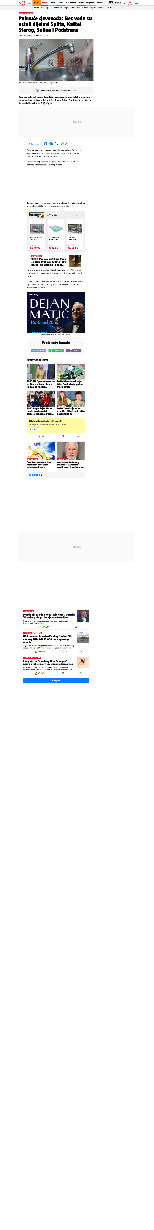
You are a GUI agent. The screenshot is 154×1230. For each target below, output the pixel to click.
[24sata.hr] (22, 3)
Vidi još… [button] (110, 8)
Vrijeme (93, 8)
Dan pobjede (45, 8)
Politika (85, 8)
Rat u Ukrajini (75, 8)
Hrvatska (35, 8)
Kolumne (101, 8)
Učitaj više (56, 681)
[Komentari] (63, 436)
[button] (124, 2)
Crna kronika (57, 8)
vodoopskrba (34, 429)
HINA (24, 35)
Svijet (66, 8)
